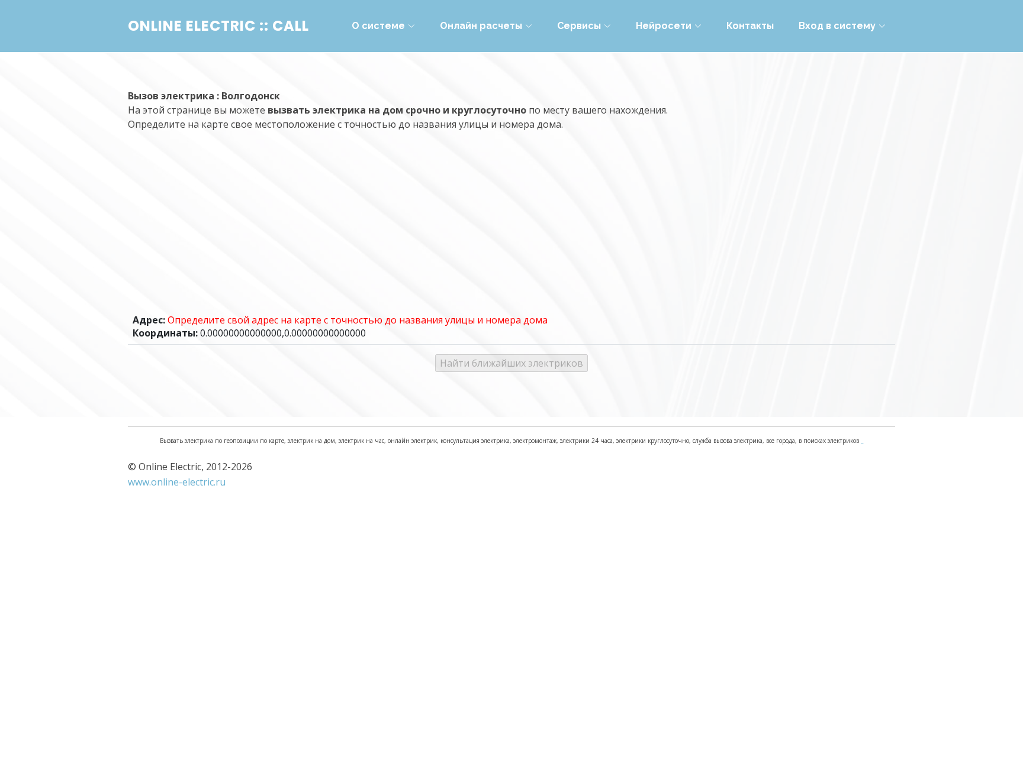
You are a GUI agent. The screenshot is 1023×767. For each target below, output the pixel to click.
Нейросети (663, 25)
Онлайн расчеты (481, 25)
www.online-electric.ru (177, 481)
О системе (378, 25)
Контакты (750, 25)
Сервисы (579, 25)
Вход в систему (837, 25)
